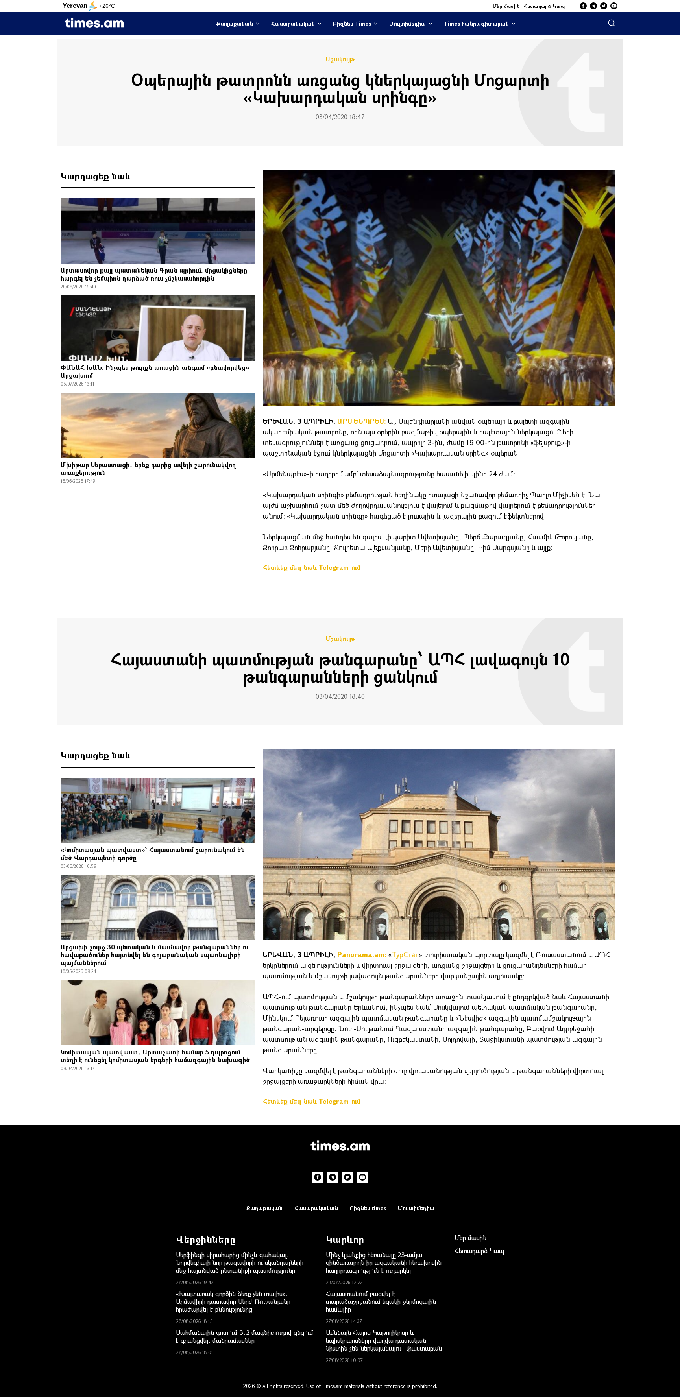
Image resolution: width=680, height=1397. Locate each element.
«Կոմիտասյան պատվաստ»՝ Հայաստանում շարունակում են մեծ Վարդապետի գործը (153, 853)
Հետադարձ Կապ (544, 6)
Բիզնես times (368, 1208)
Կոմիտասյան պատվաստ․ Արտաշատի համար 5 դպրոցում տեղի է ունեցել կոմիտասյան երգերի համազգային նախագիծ (155, 1056)
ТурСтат (405, 954)
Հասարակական (293, 23)
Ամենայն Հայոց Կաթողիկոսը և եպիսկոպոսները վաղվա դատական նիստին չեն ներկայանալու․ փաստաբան (384, 1340)
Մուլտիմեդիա (407, 23)
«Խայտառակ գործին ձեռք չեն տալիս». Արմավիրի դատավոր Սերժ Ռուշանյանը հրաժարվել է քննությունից (233, 1301)
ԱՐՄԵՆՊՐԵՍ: (361, 421)
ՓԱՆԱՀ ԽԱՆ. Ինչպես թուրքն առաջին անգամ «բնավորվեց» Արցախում (155, 371)
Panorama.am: (361, 954)
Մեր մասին (506, 6)
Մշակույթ (340, 59)
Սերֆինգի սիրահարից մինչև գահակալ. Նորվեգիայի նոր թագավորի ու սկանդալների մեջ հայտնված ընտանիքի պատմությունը (239, 1262)
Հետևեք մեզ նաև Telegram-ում (311, 567)
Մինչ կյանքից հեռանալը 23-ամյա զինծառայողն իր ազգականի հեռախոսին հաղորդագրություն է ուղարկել (384, 1262)
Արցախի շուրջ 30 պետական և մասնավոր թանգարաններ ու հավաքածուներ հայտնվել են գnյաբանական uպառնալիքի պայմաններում (154, 955)
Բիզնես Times (352, 23)
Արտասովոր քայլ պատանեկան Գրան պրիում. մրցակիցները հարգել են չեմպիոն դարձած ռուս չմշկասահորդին (154, 274)
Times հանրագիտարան (476, 23)
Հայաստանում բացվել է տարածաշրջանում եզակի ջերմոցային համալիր (381, 1301)
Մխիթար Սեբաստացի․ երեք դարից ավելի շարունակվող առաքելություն (148, 468)
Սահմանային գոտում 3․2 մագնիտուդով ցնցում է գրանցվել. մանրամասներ (244, 1336)
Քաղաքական (234, 23)
